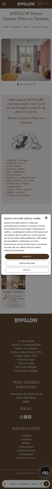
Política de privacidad (14, 250)
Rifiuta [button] (27, 270)
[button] (27, 263)
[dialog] (26, 244)
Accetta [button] (27, 256)
